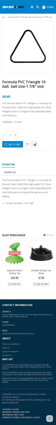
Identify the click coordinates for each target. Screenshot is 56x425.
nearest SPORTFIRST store (22, 380)
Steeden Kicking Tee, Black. (41, 272)
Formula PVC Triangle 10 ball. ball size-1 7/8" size (23, 84)
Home (3, 17)
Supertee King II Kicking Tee (14, 272)
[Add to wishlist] (27, 144)
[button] (44, 235)
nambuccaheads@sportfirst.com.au (18, 333)
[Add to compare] (35, 144)
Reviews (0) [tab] (10, 172)
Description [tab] (8, 164)
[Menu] (32, 7)
